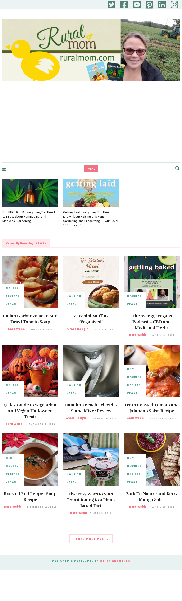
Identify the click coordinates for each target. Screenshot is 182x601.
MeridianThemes (115, 560)
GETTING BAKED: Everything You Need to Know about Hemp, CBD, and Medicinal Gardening (28, 216)
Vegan (11, 304)
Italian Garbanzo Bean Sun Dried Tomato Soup (30, 318)
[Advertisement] (91, 126)
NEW (130, 369)
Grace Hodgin (77, 329)
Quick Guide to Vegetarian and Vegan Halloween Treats (30, 410)
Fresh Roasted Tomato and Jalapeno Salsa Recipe (152, 407)
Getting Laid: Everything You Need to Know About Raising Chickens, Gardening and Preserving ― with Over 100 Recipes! (90, 218)
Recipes (13, 296)
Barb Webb (16, 329)
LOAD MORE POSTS (92, 538)
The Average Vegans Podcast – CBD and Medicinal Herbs (152, 321)
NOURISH (13, 288)
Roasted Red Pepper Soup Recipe (30, 496)
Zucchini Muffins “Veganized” (90, 318)
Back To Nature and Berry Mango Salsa (151, 496)
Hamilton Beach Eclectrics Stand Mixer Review (90, 407)
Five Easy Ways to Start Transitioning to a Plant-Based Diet (91, 499)
